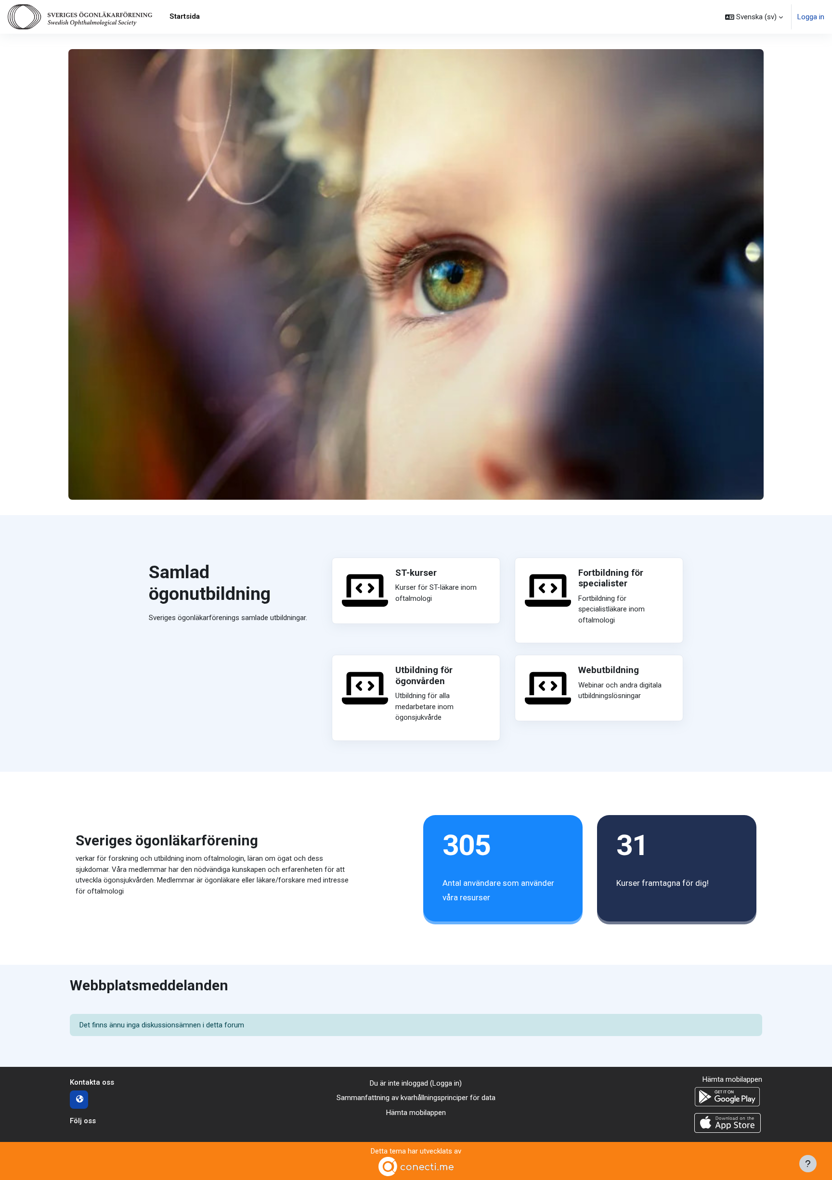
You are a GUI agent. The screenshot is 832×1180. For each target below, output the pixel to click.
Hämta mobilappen (416, 1112)
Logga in (810, 17)
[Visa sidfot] (808, 1163)
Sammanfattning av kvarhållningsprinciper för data (416, 1097)
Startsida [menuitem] (184, 16)
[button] (754, 17)
